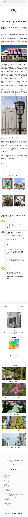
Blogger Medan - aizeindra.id (13, 232)
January (8, 504)
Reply (8, 227)
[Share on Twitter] (5, 170)
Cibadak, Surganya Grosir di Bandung (14, 447)
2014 (6, 486)
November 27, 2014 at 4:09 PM (17, 268)
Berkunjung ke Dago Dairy (14, 381)
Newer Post (5, 306)
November (8, 489)
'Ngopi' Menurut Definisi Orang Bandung (14, 430)
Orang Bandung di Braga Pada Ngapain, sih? (14, 494)
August (7, 493)
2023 (6, 475)
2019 (6, 480)
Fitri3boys (9, 222)
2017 (6, 483)
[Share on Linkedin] (10, 170)
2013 (6, 506)
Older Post (22, 306)
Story (14, 19)
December (8, 488)
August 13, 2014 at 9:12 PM (17, 249)
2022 (6, 476)
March (7, 502)
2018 (6, 481)
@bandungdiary (14, 362)
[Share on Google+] (13, 170)
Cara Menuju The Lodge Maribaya (14, 414)
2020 (6, 479)
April (7, 500)
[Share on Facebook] (2, 170)
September (8, 491)
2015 (6, 485)
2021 (6, 477)
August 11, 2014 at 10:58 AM (17, 222)
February (8, 503)
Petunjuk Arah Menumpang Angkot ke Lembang (14, 397)
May (7, 499)
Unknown (9, 268)
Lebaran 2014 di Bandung (11, 495)
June (7, 498)
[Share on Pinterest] (7, 170)
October (8, 490)
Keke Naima (9, 249)
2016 (6, 484)
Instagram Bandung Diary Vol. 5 (12, 497)
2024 (6, 474)
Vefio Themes (20, 513)
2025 (6, 472)
